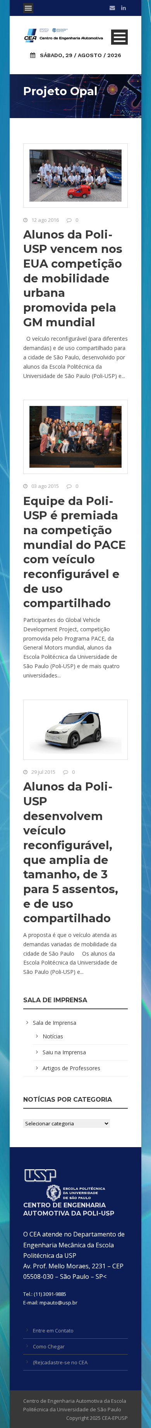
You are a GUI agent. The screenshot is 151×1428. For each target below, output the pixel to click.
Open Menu (28, 8)
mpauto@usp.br (58, 1302)
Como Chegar (49, 1346)
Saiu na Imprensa (64, 1052)
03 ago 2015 (45, 485)
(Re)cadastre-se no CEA (60, 1362)
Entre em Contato (53, 1330)
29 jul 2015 (43, 771)
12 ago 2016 (45, 219)
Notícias (53, 1036)
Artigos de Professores (71, 1068)
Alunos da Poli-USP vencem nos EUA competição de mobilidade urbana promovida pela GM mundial (72, 278)
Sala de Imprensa (54, 1022)
